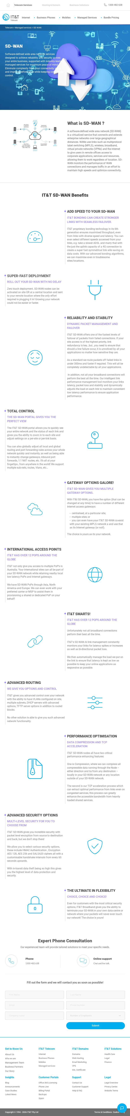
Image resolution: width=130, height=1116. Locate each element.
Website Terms (111, 1090)
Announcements (12, 1086)
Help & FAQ (77, 1090)
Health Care (109, 1054)
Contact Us (77, 1082)
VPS (74, 1066)
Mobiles (42, 1062)
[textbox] (94, 1015)
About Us (9, 1054)
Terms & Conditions (103, 1112)
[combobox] (95, 1016)
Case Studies (11, 1090)
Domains (76, 1054)
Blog (7, 1082)
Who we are (10, 1058)
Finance (108, 1062)
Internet (42, 1054)
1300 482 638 (32, 963)
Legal (106, 1058)
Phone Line (44, 1086)
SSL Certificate (78, 1070)
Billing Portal (44, 1090)
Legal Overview (111, 1082)
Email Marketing (79, 1062)
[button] (122, 1108)
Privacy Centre (110, 1086)
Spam (41, 1098)
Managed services (47, 1066)
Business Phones (46, 1058)
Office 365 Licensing (48, 1082)
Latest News (10, 1094)
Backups (43, 1094)
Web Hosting (78, 1058)
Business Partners (14, 1066)
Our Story (9, 1071)
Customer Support (80, 1086)
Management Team (14, 1062)
